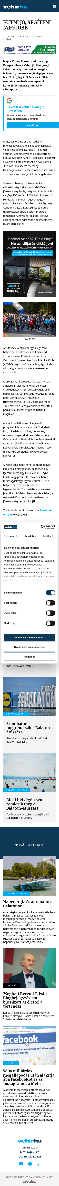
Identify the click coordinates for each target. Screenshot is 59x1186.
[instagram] (38, 1164)
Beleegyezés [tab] (11, 536)
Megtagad (29, 656)
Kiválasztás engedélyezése (29, 647)
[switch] (50, 602)
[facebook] (30, 1164)
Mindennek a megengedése (29, 637)
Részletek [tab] (30, 536)
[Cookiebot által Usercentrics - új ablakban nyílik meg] (41, 527)
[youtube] (21, 1164)
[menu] (54, 7)
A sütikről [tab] (48, 536)
